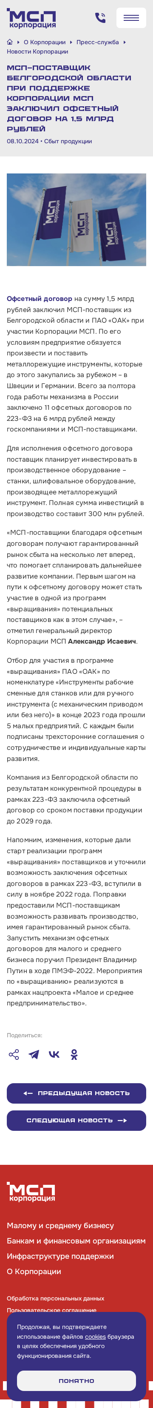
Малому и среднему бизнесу (60, 1225)
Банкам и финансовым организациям (76, 1241)
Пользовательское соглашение (51, 1310)
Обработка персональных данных (55, 1298)
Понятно (76, 1381)
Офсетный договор (40, 298)
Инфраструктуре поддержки (60, 1256)
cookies (95, 1336)
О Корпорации (34, 1271)
